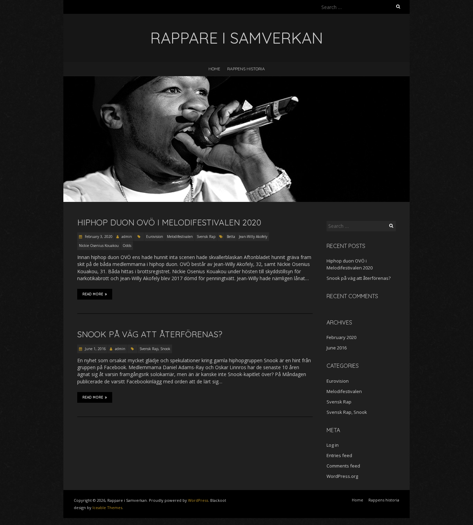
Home (214, 68)
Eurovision (154, 236)
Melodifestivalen (180, 236)
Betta (231, 236)
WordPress (198, 500)
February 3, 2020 (98, 236)
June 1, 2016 (95, 348)
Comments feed (343, 466)
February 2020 (341, 337)
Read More (92, 294)
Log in (333, 445)
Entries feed (339, 455)
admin (127, 236)
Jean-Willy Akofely (253, 236)
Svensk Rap (206, 236)
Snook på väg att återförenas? (149, 334)
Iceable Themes (107, 507)
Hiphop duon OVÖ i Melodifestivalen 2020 (169, 222)
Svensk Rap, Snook (155, 348)
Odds (127, 245)
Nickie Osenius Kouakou (99, 245)
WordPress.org (342, 476)
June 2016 (337, 348)
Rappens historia (246, 68)
